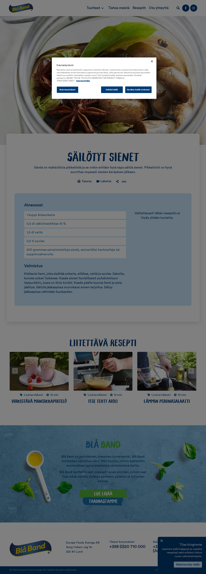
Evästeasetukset (68, 90)
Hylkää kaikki (112, 90)
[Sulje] (151, 61)
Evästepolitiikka (83, 81)
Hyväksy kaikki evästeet (138, 90)
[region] (104, 78)
